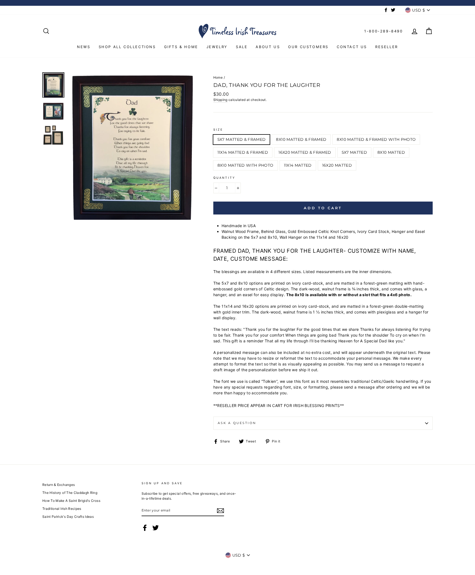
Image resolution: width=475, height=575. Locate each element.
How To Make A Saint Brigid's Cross (71, 501)
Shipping (220, 100)
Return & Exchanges (58, 485)
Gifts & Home (181, 47)
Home (218, 77)
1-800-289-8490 (383, 31)
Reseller (386, 47)
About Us (268, 47)
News (83, 47)
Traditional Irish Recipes (61, 509)
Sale (241, 47)
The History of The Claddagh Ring (69, 493)
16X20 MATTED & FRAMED (304, 152)
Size (218, 129)
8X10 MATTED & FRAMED (301, 139)
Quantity (224, 178)
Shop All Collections (127, 47)
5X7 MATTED (354, 152)
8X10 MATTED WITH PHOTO (245, 165)
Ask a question (237, 423)
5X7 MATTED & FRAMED (241, 139)
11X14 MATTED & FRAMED (242, 152)
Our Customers (308, 47)
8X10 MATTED (391, 152)
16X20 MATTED (337, 165)
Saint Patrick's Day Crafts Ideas (68, 517)
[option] (131, 146)
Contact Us (352, 47)
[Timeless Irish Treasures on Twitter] (155, 527)
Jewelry (217, 47)
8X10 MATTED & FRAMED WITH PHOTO (376, 139)
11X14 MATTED (298, 165)
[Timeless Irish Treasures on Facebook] (145, 527)
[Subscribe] (220, 510)
